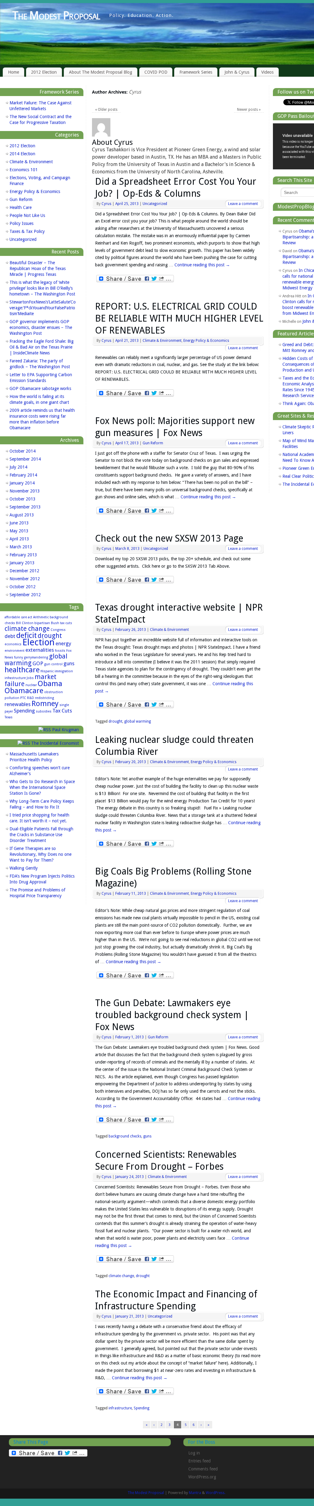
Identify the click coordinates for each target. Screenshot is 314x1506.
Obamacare (24, 690)
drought (115, 721)
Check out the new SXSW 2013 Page (169, 538)
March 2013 (21, 546)
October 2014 (23, 451)
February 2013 (23, 554)
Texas (9, 717)
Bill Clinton (24, 623)
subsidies (44, 711)
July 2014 (18, 467)
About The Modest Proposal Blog (100, 72)
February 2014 (23, 475)
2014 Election (22, 153)
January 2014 (22, 483)
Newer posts (249, 109)
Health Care (21, 207)
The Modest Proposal (56, 15)
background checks (125, 1136)
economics (13, 644)
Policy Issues (21, 223)
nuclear (31, 685)
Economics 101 (24, 169)
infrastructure (120, 1408)
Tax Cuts (62, 711)
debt (10, 636)
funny (18, 657)
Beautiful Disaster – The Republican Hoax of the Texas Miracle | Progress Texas (38, 268)
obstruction (53, 692)
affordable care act (18, 617)
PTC (23, 698)
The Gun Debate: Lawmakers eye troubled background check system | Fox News (172, 1015)
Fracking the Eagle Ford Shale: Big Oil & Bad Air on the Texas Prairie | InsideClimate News (42, 347)
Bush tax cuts (61, 623)
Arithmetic (41, 617)
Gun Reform (153, 443)
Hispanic (47, 671)
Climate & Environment (162, 340)
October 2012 (23, 586)
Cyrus (135, 92)
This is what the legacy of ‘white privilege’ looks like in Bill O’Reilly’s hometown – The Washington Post (42, 288)
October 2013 (23, 498)
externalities (39, 650)
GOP (38, 663)
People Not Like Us (27, 215)
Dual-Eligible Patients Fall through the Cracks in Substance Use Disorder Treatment (41, 834)
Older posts (106, 109)
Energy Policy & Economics (206, 340)
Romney (45, 703)
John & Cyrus (236, 72)
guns (147, 1136)
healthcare (22, 669)
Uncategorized (155, 204)
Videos (267, 72)
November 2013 (25, 490)
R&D (30, 698)
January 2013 (22, 562)
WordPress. (215, 1493)
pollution (12, 698)
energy (63, 643)
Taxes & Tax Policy (27, 231)
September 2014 (25, 459)
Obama (50, 683)
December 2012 (24, 570)
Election (38, 642)
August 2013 (22, 514)
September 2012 (25, 594)
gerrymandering (36, 657)
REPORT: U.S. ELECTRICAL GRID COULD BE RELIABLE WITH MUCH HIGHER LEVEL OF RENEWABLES (179, 318)
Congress (58, 630)
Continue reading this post (202, 264)
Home (13, 72)
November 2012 (25, 578)
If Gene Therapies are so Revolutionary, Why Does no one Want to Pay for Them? (40, 854)
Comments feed (203, 1468)
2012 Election (44, 72)
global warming (137, 721)
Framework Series (195, 72)
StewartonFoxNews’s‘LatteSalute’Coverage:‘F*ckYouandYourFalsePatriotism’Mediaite (43, 307)
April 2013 (19, 538)
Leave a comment (243, 204)
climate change (121, 1276)
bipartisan (42, 623)
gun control (53, 664)
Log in (194, 1452)
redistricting (44, 698)
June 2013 (19, 522)
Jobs (30, 678)
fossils (60, 651)
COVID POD (155, 72)
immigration (64, 671)
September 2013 (25, 506)
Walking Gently (24, 868)
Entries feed (199, 1460)
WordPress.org (202, 1476)
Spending (141, 1408)
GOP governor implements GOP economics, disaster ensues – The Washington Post (41, 327)
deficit (26, 635)
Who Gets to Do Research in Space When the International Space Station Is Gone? (42, 787)
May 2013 (19, 530)
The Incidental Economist (55, 743)
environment (15, 651)
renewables (18, 704)
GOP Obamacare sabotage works (40, 388)
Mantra (195, 1493)
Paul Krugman (65, 729)
